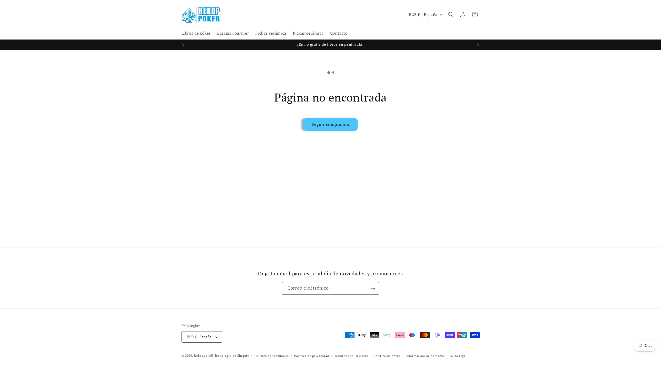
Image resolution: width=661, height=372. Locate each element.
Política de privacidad (311, 356)
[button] (451, 14)
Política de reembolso (271, 356)
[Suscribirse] (373, 288)
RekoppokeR (203, 356)
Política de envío (387, 356)
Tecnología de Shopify (232, 356)
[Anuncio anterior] (183, 45)
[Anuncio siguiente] (478, 45)
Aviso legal (458, 356)
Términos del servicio (351, 356)
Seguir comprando (331, 124)
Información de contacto (425, 356)
